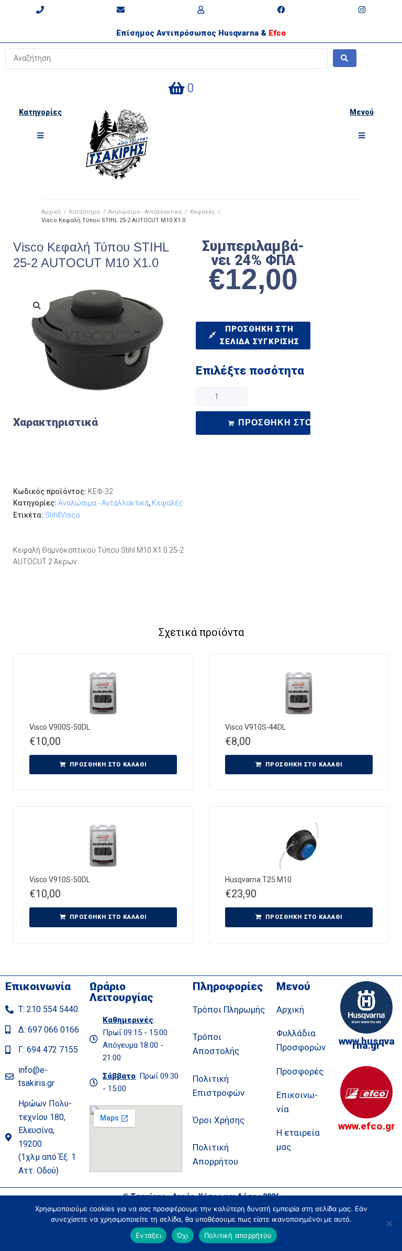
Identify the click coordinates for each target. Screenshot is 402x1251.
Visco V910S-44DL (255, 727)
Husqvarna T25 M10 (258, 879)
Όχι (182, 1235)
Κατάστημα (84, 211)
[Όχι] (389, 1223)
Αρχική (51, 211)
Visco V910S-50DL (59, 879)
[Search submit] (344, 58)
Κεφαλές (202, 211)
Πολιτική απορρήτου (238, 1235)
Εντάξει (148, 1235)
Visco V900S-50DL (59, 727)
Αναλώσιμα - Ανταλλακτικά (145, 211)
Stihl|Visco (62, 515)
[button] (40, 135)
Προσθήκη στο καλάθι (274, 422)
